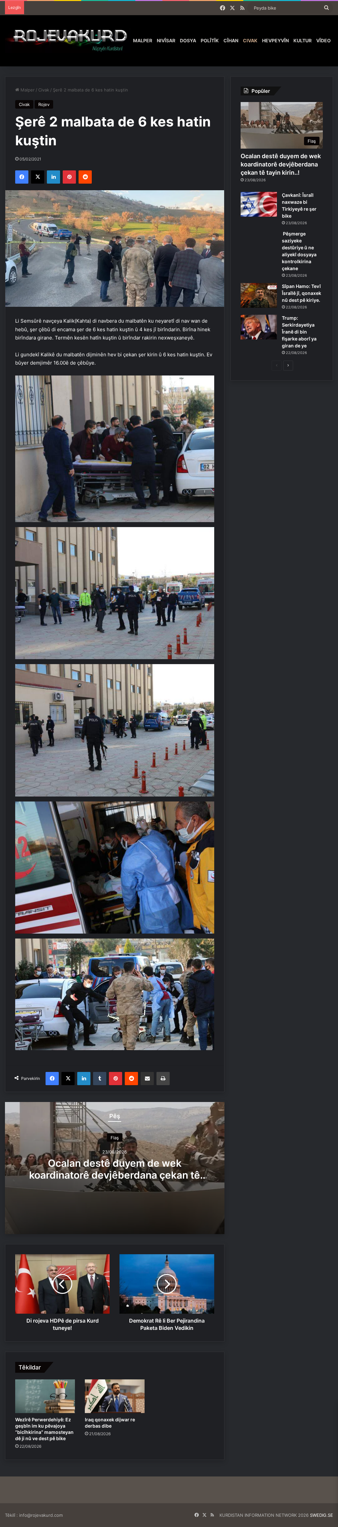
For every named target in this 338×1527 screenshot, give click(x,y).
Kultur (302, 40)
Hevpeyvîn (275, 40)
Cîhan (230, 40)
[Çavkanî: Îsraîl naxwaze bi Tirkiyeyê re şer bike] (259, 204)
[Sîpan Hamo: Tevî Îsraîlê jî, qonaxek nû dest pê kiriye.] (259, 295)
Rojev (44, 104)
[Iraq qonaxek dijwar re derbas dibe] (115, 1396)
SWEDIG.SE (321, 1515)
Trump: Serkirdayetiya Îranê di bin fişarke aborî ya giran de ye (299, 331)
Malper (142, 40)
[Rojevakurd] (68, 40)
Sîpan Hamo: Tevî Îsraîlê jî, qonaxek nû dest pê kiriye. (301, 293)
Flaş (115, 1137)
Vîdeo (323, 40)
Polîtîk (210, 40)
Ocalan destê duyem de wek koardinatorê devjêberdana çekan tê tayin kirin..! (114, 1175)
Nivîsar (166, 40)
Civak (250, 40)
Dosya (188, 40)
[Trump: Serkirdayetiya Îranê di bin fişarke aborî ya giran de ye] (259, 327)
